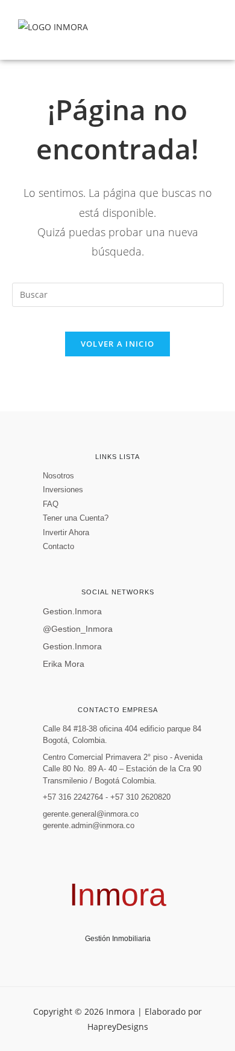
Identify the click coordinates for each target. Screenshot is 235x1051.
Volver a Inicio (118, 343)
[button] (207, 30)
